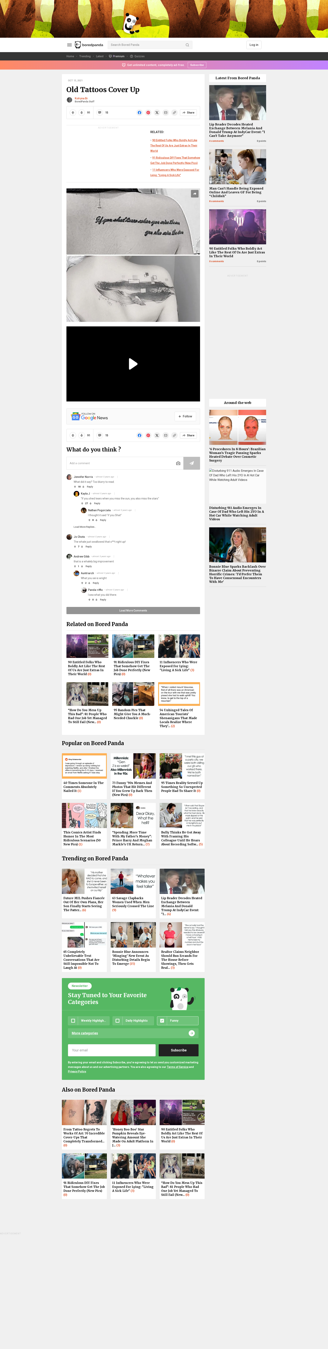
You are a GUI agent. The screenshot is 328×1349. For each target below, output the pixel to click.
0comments (216, 261)
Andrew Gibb (81, 556)
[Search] (187, 45)
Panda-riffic (95, 589)
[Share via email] (165, 112)
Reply (90, 486)
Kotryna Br (81, 98)
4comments (216, 141)
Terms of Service (177, 1066)
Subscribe (197, 65)
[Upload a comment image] (178, 463)
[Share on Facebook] (139, 112)
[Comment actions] (117, 477)
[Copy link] (174, 112)
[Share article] (195, 194)
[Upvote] (73, 112)
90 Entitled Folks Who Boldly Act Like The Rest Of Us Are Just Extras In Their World (173, 145)
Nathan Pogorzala (99, 510)
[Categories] (69, 45)
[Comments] (99, 112)
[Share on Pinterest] (148, 112)
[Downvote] (81, 112)
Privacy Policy (77, 1071)
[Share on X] (157, 112)
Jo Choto (79, 536)
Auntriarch (87, 573)
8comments (216, 201)
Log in (254, 45)
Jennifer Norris (83, 476)
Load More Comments (133, 610)
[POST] (191, 463)
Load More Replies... (85, 526)
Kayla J (85, 493)
